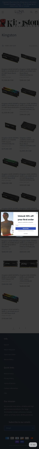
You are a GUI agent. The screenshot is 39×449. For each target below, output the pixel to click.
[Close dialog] (37, 213)
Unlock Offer (26, 228)
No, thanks (26, 233)
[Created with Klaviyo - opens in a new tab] (19, 236)
